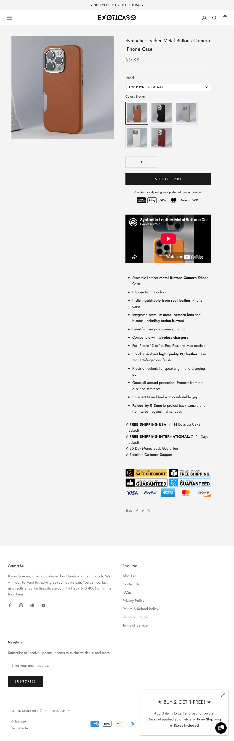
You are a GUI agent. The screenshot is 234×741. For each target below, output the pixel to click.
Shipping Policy (135, 617)
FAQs (127, 592)
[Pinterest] (148, 510)
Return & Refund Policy (140, 608)
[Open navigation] (9, 18)
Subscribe (25, 681)
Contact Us (131, 584)
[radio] (136, 113)
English (59, 711)
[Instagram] (21, 605)
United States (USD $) (26, 711)
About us (129, 576)
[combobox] (169, 87)
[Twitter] (142, 510)
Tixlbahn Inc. (21, 728)
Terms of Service (135, 625)
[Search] (214, 17)
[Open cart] (225, 17)
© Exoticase (18, 721)
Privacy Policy (133, 600)
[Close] (223, 695)
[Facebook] (137, 510)
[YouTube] (43, 605)
